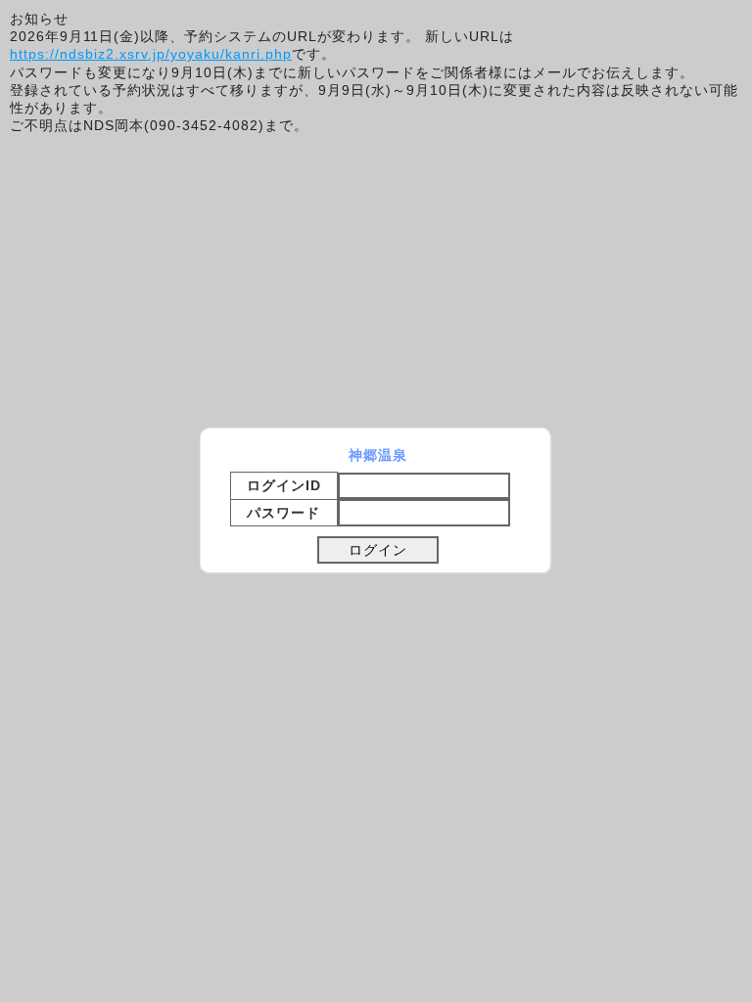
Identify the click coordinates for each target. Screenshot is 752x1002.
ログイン (378, 550)
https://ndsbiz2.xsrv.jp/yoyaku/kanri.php (151, 54)
